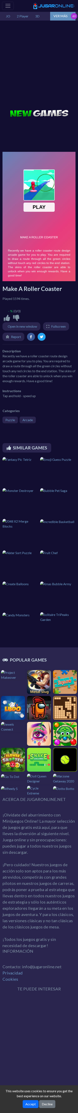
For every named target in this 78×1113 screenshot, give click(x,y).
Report (16, 337)
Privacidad (12, 972)
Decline (47, 1104)
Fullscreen (58, 326)
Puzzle (10, 420)
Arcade (27, 420)
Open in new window (22, 326)
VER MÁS (60, 16)
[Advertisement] (39, 66)
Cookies (10, 979)
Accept (30, 1104)
